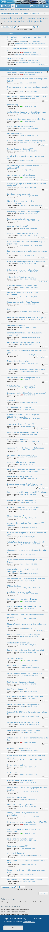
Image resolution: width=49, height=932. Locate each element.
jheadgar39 (23, 221)
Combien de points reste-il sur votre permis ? (25, 650)
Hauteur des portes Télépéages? (20, 126)
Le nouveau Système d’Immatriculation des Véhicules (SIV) (24, 166)
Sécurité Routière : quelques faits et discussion (26, 578)
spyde (21, 782)
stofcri (21, 874)
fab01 (21, 106)
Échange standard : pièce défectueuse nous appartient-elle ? (24, 334)
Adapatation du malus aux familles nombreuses (26, 469)
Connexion (15, 9)
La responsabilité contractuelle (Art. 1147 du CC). (27, 822)
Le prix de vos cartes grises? (18, 194)
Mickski (22, 564)
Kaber (21, 83)
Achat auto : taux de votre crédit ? (20, 386)
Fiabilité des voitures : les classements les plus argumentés (26, 242)
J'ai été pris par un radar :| (18, 439)
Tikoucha (22, 363)
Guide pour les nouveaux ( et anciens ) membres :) (27, 49)
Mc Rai (22, 272)
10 (39, 281)
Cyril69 (22, 502)
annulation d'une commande (19, 592)
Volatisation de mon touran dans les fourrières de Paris (27, 739)
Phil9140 (22, 573)
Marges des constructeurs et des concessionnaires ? (20, 202)
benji (21, 304)
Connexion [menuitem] (44, 6)
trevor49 (22, 750)
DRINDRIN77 (24, 419)
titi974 (21, 327)
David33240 (23, 716)
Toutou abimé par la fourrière (19, 407)
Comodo (22, 652)
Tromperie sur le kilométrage (19, 361)
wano (21, 344)
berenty (22, 160)
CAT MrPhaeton (24, 759)
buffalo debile (23, 311)
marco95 (22, 792)
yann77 (22, 732)
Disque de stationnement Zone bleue (22, 285)
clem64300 (23, 114)
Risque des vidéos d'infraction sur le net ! (24, 722)
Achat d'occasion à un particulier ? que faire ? (25, 542)
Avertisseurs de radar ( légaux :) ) (20, 424)
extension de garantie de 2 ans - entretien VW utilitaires (25, 524)
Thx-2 (21, 187)
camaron (22, 478)
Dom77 (22, 645)
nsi (20, 255)
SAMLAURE (23, 724)
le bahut (22, 457)
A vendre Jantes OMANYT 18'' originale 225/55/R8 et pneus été (23, 415)
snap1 (21, 263)
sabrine (22, 434)
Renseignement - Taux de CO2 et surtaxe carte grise (26, 871)
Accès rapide (2, 6)
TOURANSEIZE (24, 205)
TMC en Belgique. (14, 586)
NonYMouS (23, 196)
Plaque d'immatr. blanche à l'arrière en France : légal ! (26, 625)
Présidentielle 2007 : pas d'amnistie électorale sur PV (27, 713)
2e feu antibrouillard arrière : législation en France (24, 560)
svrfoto (22, 848)
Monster (22, 297)
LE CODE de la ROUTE (16, 853)
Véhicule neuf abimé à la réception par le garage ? (27, 317)
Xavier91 (22, 228)
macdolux (22, 471)
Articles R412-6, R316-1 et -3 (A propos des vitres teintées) (27, 788)
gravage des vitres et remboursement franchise (26, 119)
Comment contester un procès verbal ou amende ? (27, 252)
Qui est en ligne (8, 899)
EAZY (21, 279)
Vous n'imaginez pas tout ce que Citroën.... (24, 730)
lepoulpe (22, 151)
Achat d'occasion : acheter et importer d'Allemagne (22, 293)
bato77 (22, 494)
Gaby (21, 742)
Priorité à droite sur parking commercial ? (24, 377)
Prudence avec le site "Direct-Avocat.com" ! (24, 302)
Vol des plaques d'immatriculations (21, 500)
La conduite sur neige (16, 765)
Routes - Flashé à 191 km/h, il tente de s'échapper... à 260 (23, 570)
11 (41, 281)
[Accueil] (24, 2)
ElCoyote (22, 864)
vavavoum (23, 667)
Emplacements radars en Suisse (20, 780)
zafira (21, 698)
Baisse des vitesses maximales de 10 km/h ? (25, 606)
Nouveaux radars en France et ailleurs (22, 233)
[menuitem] (35, 6)
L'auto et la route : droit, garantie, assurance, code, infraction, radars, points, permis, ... (24, 19)
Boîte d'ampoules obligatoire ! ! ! (20, 804)
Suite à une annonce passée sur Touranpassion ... (27, 261)
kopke (21, 580)
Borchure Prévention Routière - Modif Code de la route (27, 861)
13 (46, 281)
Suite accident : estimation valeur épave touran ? (27, 369)
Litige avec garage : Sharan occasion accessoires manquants (26, 184)
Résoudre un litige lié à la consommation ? (24, 72)
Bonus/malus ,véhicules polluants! (21, 175)
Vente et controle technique (18, 643)
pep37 (21, 806)
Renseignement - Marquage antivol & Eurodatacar (27, 492)
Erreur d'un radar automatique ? (20, 665)
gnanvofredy (23, 41)
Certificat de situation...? (17, 689)
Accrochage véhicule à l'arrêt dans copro (23, 211)
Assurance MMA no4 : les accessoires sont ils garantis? (25, 615)
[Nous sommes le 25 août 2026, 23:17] (43, 13)
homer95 (22, 594)
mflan (21, 619)
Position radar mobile (16, 325)
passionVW (23, 817)
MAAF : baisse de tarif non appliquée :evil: (24, 704)
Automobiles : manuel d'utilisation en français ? (26, 96)
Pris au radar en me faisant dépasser (22, 599)
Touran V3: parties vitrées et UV (20, 149)
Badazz (22, 287)
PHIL (21, 881)
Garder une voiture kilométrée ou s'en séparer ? (26, 393)
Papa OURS (23, 544)
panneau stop (12, 104)
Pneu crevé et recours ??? (17, 846)
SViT (21, 464)
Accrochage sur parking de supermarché (23, 342)
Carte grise (11, 309)
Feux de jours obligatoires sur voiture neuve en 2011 (26, 533)
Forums (13, 6)
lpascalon (22, 128)
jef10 (21, 52)
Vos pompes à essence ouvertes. (20, 455)
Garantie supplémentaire (17, 797)
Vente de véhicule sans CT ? (18, 226)
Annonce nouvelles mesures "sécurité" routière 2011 (26, 351)
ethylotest (11, 400)
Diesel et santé (13, 772)
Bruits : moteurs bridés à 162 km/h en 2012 (25, 673)
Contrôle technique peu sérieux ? (20, 682)
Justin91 (22, 91)
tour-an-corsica (24, 855)
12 (44, 281)
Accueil (7, 6)
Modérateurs (12, 24)
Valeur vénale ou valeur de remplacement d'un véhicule (26, 756)
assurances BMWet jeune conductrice (22, 432)
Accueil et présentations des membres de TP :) (27, 54)
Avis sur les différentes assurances (21, 277)
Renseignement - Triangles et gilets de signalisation (22, 813)
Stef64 (21, 840)
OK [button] (13, 928)
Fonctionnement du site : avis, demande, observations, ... (30, 43)
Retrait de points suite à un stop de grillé (23, 634)
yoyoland (22, 675)
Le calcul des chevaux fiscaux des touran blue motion (25, 157)
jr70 (21, 426)
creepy (22, 628)
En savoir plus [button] (29, 922)
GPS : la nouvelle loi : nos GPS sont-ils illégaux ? (26, 141)
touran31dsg (23, 588)
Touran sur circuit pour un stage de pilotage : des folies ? (27, 79)
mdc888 (22, 213)
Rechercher (5, 9)
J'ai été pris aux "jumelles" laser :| (20, 839)
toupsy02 (22, 135)
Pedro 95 (22, 660)
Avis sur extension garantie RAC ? (20, 476)
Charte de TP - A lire (15, 58)
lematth (22, 691)
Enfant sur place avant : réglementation (23, 270)
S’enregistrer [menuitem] (47, 6)
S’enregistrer (25, 9)
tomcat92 (22, 371)
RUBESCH (23, 636)
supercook (23, 60)
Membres (17, 6)
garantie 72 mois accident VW (19, 748)
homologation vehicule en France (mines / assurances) (24, 830)
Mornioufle (23, 98)
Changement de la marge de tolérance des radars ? (27, 551)
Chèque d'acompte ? (15, 516)
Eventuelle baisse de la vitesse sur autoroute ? (25, 696)
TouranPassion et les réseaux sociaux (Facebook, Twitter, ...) (27, 38)
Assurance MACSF (14, 133)
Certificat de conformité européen (21, 219)
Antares (22, 774)
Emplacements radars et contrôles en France (25, 484)
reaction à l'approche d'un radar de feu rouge (25, 448)
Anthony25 (23, 441)
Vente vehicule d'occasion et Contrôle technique (26, 112)
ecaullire (22, 799)
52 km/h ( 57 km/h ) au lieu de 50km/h (23, 507)
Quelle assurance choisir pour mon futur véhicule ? (27, 88)
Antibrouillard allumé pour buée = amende (24, 879)
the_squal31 (23, 337)
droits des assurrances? (16, 658)
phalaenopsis (23, 142)
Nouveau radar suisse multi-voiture (21, 462)
